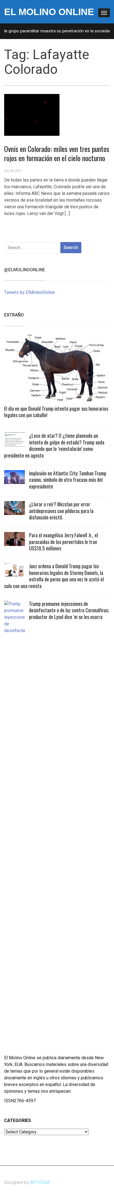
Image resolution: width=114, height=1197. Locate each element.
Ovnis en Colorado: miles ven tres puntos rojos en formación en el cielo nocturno (56, 153)
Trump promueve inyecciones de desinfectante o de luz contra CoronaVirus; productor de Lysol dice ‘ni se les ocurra (69, 610)
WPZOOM (40, 1182)
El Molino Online (49, 11)
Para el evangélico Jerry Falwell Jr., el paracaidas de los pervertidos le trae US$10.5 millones (63, 541)
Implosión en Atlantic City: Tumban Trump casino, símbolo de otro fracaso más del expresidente (67, 480)
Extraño (14, 315)
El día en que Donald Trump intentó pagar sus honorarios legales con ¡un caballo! (56, 412)
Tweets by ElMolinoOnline (29, 292)
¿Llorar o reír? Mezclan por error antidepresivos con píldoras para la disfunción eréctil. (61, 510)
